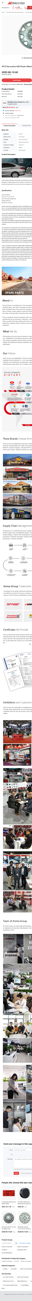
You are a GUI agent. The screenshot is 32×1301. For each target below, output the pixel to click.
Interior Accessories (7, 1246)
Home (3, 12)
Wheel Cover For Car (8, 1281)
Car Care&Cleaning (7, 1253)
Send (16, 1173)
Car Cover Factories (8, 1277)
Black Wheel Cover (22, 1281)
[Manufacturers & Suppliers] (16, 3)
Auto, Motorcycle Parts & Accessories (14, 12)
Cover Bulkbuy (25, 1285)
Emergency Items (21, 1250)
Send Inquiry (17, 80)
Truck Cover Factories (23, 1277)
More (3, 1288)
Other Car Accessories (26, 1269)
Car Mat (5, 1269)
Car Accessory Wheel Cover (10, 1285)
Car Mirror (4, 1250)
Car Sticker (14, 1269)
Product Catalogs (26, 1243)
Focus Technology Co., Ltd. (21, 1294)
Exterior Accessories (22, 1246)
